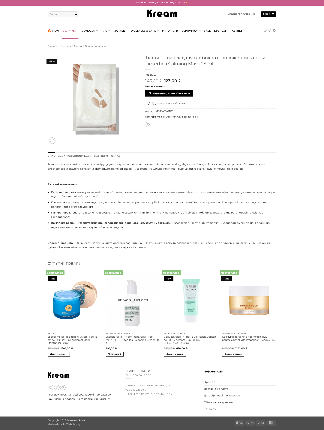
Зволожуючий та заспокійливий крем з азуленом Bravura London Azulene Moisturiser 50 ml (73, 340)
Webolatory (73, 424)
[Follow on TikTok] (269, 30)
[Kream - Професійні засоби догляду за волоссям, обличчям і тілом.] (162, 14)
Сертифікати (191, 30)
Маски (78, 46)
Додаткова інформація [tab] (74, 156)
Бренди (220, 30)
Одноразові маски (95, 46)
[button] (241, 14)
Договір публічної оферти (222, 395)
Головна (52, 46)
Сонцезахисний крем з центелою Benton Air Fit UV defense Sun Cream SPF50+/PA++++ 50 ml (190, 340)
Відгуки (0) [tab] (101, 156)
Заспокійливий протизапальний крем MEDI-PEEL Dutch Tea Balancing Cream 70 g (132, 340)
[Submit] (76, 14)
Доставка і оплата (216, 388)
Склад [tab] (115, 156)
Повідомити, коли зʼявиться (169, 93)
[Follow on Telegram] (274, 30)
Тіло (104, 30)
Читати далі (114, 354)
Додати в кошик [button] (58, 354)
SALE (207, 30)
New (55, 30)
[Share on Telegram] (148, 124)
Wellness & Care (143, 30)
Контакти (210, 409)
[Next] (276, 316)
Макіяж (119, 30)
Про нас (209, 382)
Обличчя (69, 30)
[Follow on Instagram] (265, 30)
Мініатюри (170, 30)
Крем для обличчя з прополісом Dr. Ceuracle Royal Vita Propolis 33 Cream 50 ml (248, 338)
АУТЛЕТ (237, 30)
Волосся (88, 30)
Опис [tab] (51, 156)
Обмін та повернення (218, 402)
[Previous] (48, 316)
